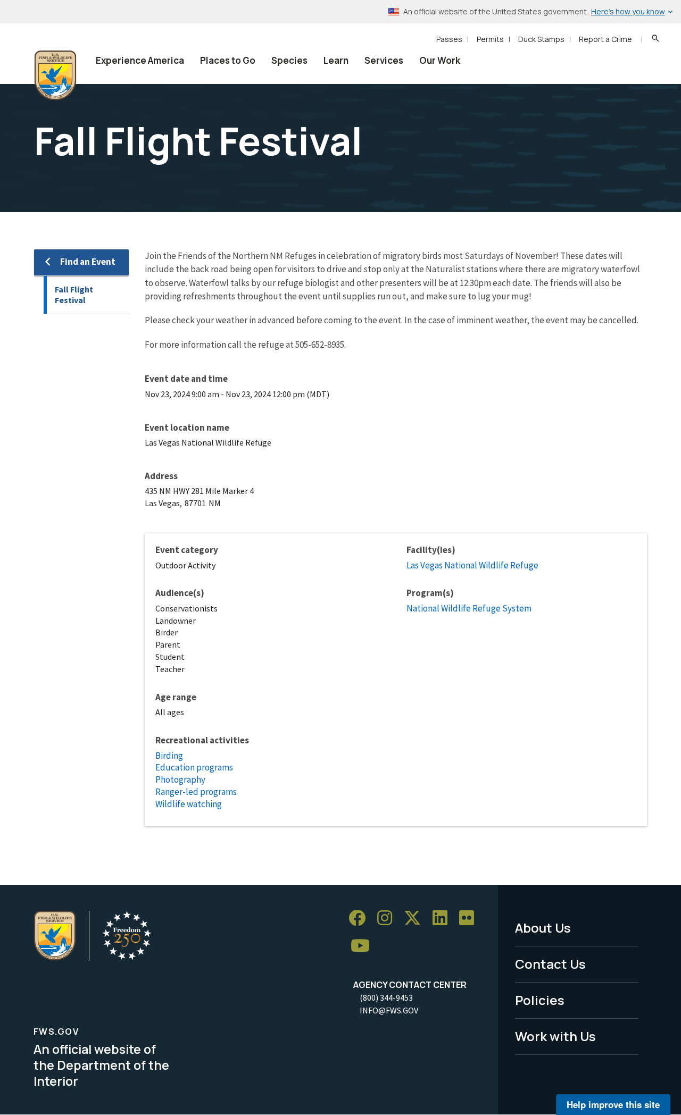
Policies (539, 1000)
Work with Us (555, 1036)
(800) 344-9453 (386, 997)
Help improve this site (613, 1104)
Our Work (439, 60)
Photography (180, 779)
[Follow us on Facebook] (360, 918)
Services (383, 60)
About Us (543, 927)
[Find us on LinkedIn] (444, 918)
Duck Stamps (541, 39)
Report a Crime (605, 39)
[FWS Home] (55, 75)
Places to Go (227, 60)
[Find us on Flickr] (470, 918)
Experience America (140, 60)
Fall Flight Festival (74, 295)
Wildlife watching (188, 804)
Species (289, 60)
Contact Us (550, 964)
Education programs (194, 767)
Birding (169, 755)
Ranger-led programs (196, 792)
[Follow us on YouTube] (364, 946)
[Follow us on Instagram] (388, 918)
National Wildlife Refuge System (468, 608)
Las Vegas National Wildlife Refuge (472, 565)
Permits (490, 39)
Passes (449, 39)
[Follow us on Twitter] (416, 918)
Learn (335, 60)
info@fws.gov (389, 1010)
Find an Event (87, 261)
